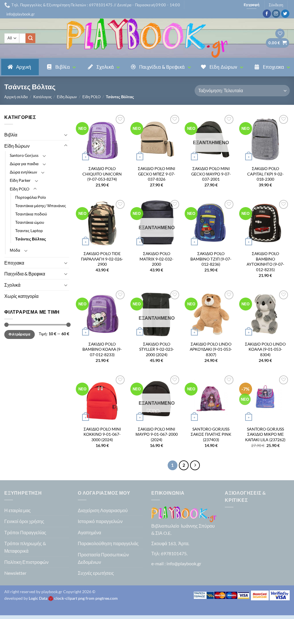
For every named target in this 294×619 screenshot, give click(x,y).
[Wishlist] (280, 33)
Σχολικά (12, 285)
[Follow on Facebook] (267, 13)
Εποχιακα (14, 262)
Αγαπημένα (89, 532)
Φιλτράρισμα (19, 334)
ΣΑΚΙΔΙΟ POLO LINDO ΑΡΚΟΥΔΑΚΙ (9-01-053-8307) (211, 349)
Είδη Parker (20, 180)
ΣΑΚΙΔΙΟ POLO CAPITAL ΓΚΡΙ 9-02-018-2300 (265, 174)
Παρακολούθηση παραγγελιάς (108, 543)
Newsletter (15, 573)
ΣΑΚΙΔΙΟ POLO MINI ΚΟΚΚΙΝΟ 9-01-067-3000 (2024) (102, 434)
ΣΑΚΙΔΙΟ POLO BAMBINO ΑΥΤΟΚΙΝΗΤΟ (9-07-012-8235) (265, 261)
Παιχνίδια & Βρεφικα (24, 273)
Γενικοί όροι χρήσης (24, 521)
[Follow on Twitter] (285, 13)
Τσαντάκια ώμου (29, 222)
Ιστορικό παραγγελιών (100, 521)
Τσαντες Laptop (29, 230)
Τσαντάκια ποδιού (31, 213)
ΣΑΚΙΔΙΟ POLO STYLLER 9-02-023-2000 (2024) (156, 349)
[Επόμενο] (195, 465)
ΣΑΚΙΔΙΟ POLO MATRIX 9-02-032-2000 (156, 259)
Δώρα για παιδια (24, 163)
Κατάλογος (42, 97)
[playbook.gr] (147, 38)
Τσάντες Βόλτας (30, 238)
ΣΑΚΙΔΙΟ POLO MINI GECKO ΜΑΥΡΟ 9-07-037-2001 (211, 174)
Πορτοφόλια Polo (30, 197)
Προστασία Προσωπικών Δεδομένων (103, 558)
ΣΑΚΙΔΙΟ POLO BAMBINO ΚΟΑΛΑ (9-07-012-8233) (102, 349)
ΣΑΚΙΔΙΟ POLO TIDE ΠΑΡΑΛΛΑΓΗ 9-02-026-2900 (102, 259)
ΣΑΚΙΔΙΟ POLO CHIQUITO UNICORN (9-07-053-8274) (102, 174)
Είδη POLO (91, 97)
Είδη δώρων (67, 97)
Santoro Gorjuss (24, 155)
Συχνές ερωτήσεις (96, 573)
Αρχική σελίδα (16, 97)
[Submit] (30, 38)
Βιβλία (10, 134)
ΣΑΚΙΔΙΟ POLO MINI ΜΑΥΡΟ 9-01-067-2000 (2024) (157, 434)
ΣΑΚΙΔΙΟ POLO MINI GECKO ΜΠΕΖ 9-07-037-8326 (156, 174)
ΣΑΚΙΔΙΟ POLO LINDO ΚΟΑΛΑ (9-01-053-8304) (265, 349)
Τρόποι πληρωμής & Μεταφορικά (25, 547)
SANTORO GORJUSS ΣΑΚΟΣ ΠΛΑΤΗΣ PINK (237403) (211, 434)
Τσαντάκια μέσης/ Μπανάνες (40, 205)
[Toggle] (65, 134)
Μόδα (15, 250)
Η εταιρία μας (17, 510)
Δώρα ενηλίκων (23, 171)
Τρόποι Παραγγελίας (25, 532)
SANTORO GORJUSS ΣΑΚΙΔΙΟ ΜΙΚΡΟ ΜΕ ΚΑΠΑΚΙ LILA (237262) (265, 434)
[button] (20, 14)
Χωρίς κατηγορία (21, 296)
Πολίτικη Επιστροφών (26, 562)
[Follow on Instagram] (276, 13)
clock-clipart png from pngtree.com (86, 598)
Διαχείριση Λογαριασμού (103, 510)
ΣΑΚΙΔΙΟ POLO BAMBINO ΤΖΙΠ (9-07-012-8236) (210, 259)
